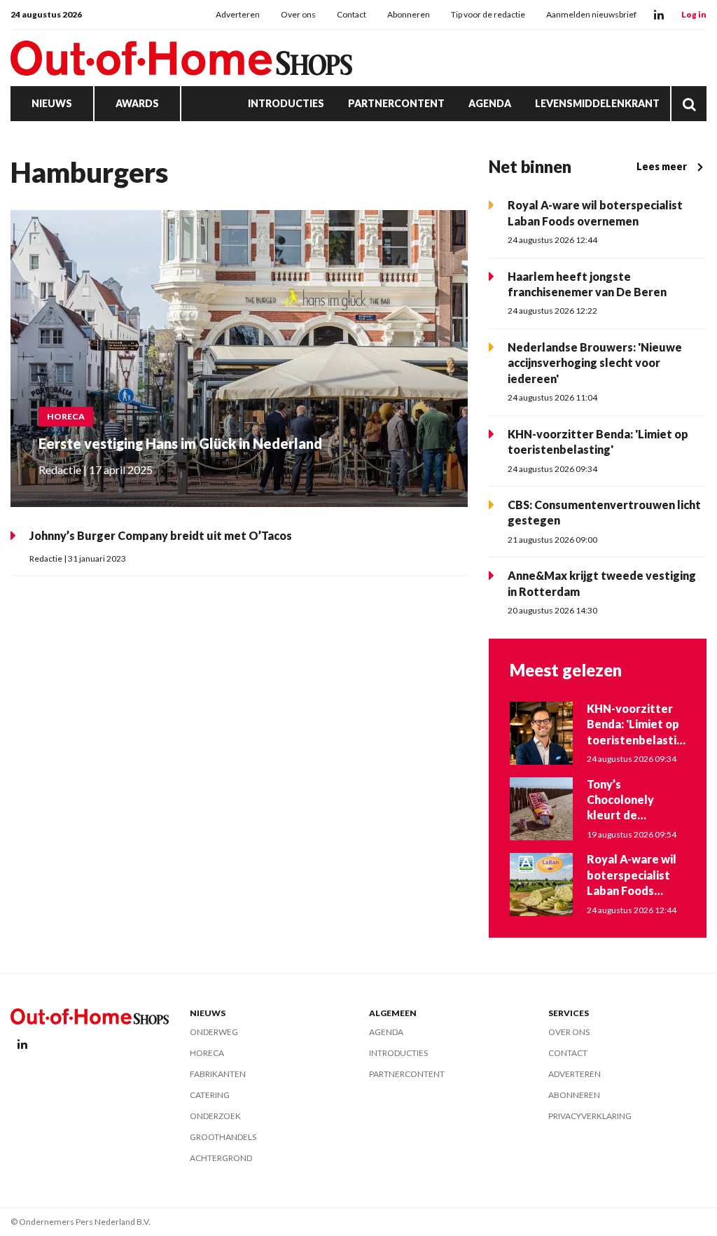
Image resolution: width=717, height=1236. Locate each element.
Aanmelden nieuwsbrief (591, 14)
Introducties (286, 103)
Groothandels (223, 1137)
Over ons (298, 14)
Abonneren (408, 14)
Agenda (489, 103)
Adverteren (238, 14)
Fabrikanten (218, 1074)
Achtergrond (221, 1158)
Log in (693, 14)
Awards (137, 103)
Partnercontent (396, 103)
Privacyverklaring (590, 1116)
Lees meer (661, 166)
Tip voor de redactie (488, 14)
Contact (351, 14)
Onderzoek (215, 1116)
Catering (210, 1095)
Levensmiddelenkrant (597, 103)
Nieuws (52, 103)
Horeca (207, 1053)
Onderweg (214, 1032)
